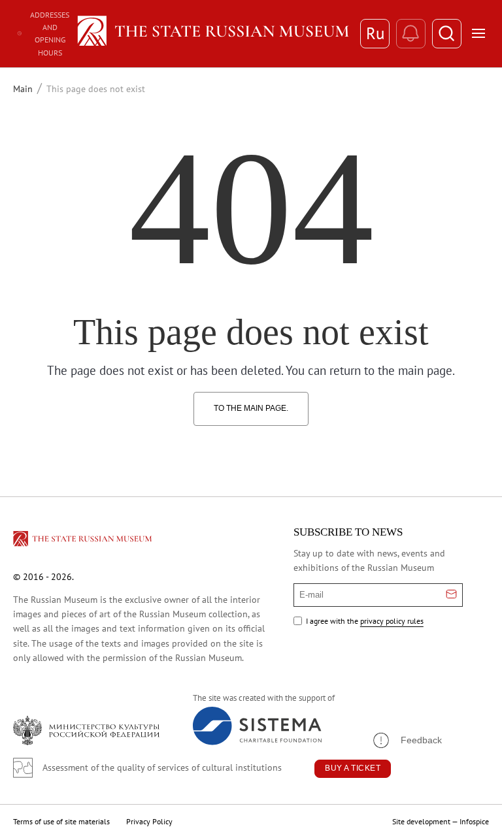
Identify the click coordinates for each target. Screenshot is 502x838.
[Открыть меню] (478, 33)
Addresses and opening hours (49, 33)
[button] (406, 740)
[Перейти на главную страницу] (83, 540)
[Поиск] (446, 33)
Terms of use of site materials (61, 821)
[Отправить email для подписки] (451, 595)
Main (23, 89)
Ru (375, 33)
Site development (421, 821)
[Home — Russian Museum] (212, 33)
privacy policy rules (392, 621)
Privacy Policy (149, 821)
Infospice (474, 821)
